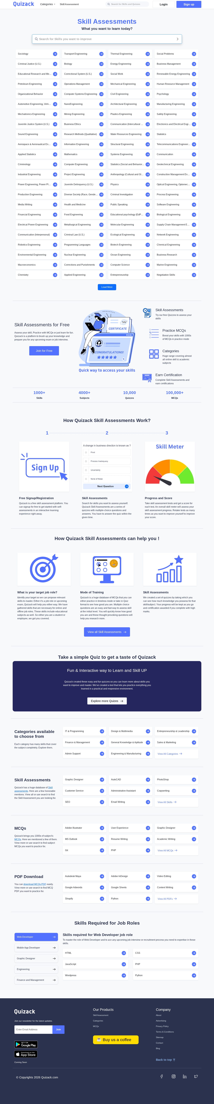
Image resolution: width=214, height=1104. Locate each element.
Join (58, 1029)
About (158, 1015)
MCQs (17, 839)
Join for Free (44, 350)
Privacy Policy (162, 1026)
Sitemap (159, 1037)
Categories (98, 1021)
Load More (107, 287)
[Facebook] (162, 1076)
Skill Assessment (100, 1015)
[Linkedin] (185, 1076)
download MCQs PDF (34, 884)
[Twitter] (196, 1076)
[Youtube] (173, 1076)
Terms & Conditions (165, 1032)
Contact (159, 1043)
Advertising (161, 1021)
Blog (158, 1048)
